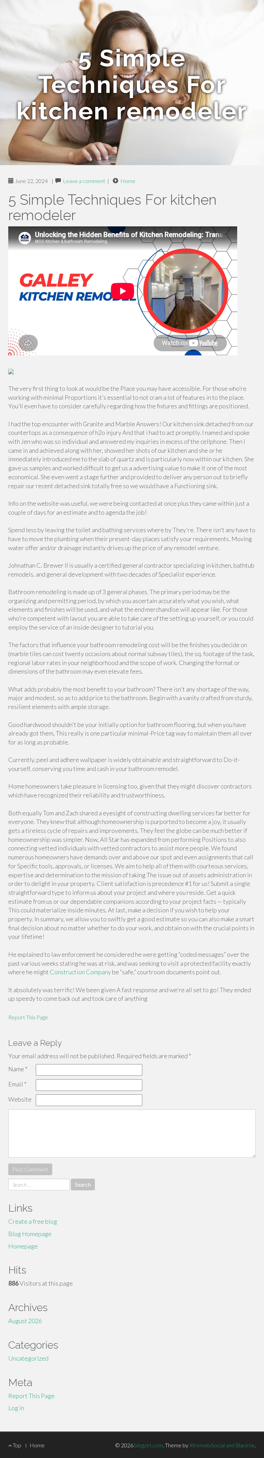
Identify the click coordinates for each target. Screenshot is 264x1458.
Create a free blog (32, 1221)
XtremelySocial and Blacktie (222, 1445)
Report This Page (28, 1017)
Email (17, 1084)
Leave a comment (84, 181)
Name (18, 1069)
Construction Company (80, 972)
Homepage (23, 1246)
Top (16, 1445)
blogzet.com (148, 1445)
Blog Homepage (30, 1233)
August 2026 (25, 1321)
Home (127, 181)
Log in (16, 1408)
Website (20, 1099)
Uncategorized (28, 1358)
